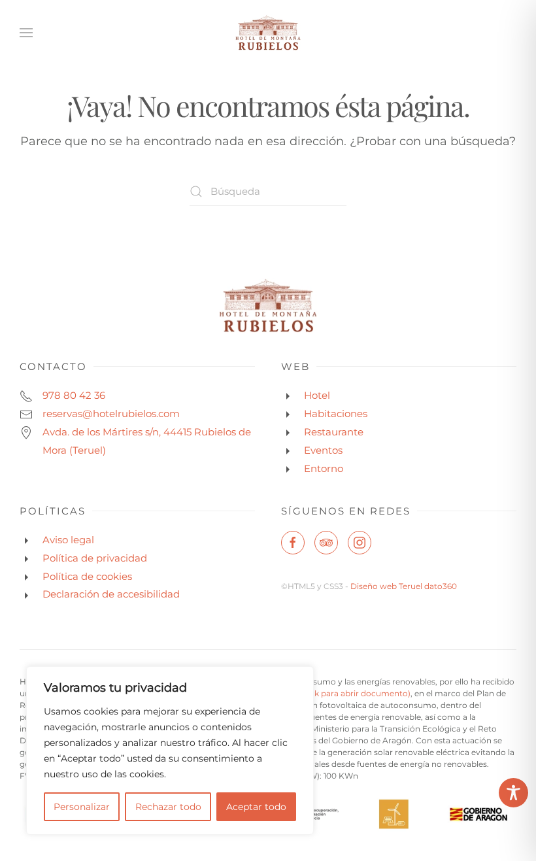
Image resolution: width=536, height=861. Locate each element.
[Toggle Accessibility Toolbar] (513, 793)
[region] (170, 750)
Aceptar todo (256, 807)
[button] (26, 32)
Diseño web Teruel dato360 (403, 586)
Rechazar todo (168, 807)
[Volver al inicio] (268, 32)
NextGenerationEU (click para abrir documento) (316, 693)
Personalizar (82, 807)
